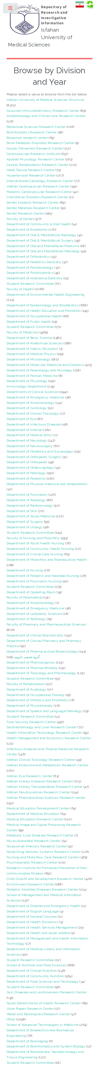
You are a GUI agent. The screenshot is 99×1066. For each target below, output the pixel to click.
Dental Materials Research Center (33, 208)
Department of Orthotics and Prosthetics (38, 700)
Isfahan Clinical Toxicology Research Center (41, 760)
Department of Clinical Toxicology (33, 413)
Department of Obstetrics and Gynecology (40, 451)
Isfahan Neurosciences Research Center (38, 792)
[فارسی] (79, 8)
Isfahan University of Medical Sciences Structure (45, 100)
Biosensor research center (27, 138)
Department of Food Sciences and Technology (43, 981)
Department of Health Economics (33, 922)
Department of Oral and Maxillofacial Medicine (43, 246)
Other (11, 1019)
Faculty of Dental (20, 219)
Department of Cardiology (27, 408)
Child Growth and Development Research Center (45, 879)
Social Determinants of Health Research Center (44, 1003)
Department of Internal (24, 430)
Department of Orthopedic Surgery (34, 457)
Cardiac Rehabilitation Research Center (37, 165)
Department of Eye (21, 419)
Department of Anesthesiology (31, 403)
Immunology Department (26, 386)
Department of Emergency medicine (35, 397)
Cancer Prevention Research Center (35, 148)
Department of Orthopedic (27, 462)
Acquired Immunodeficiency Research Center (43, 111)
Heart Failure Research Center (30, 170)
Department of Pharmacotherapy (32, 668)
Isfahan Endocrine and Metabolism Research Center (47, 765)
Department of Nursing (25, 570)
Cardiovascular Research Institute (33, 154)
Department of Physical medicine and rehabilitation (47, 484)
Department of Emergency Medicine (35, 608)
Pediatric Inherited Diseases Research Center (42, 889)
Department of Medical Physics (31, 354)
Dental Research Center (25, 213)
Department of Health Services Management (42, 927)
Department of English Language (33, 911)
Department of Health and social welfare (38, 933)
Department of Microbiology (28, 359)
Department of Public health (29, 322)
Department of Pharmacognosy (31, 662)
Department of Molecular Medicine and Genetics (45, 365)
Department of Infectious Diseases (34, 424)
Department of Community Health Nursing (40, 549)
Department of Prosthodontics (30, 273)
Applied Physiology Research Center (35, 159)
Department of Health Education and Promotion (44, 311)
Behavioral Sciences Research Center (36, 127)
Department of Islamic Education (32, 349)
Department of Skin (22, 511)
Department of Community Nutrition (35, 976)
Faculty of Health (20, 289)
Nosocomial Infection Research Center (37, 846)
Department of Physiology (27, 381)
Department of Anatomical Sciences (35, 343)
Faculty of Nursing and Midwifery (33, 538)
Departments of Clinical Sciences (33, 392)
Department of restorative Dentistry (35, 278)
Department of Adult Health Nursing (35, 543)
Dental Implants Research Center (33, 202)
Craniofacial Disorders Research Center (37, 197)
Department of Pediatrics (26, 478)
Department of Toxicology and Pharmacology (41, 673)
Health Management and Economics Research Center (49, 738)
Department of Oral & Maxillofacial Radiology (41, 235)
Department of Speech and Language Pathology (44, 711)
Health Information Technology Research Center (44, 733)
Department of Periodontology (30, 267)
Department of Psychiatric (27, 495)
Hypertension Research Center (31, 175)
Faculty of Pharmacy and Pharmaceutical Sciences (46, 624)
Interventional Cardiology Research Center (40, 181)
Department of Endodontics (28, 229)
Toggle (10, 9)
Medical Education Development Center (38, 808)
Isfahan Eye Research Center (30, 776)
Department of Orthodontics (28, 257)
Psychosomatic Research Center (32, 862)
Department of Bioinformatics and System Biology (46, 1046)
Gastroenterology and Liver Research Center (42, 727)
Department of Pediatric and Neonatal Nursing (43, 576)
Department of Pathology (26, 473)
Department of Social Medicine (31, 516)
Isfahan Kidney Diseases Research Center (40, 781)
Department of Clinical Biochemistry (35, 635)
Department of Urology (25, 527)
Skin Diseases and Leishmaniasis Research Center (47, 992)
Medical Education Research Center (35, 819)
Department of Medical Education (33, 814)
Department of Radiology (26, 500)
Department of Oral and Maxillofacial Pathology (43, 251)
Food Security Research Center (31, 722)
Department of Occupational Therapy (36, 695)
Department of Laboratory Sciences (34, 614)
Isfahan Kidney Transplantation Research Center (45, 787)
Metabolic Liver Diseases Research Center (40, 835)
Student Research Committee (30, 284)
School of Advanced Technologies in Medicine (42, 1025)
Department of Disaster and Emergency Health (43, 906)
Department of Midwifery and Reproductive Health (47, 560)
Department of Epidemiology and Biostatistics (43, 305)
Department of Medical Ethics (30, 435)
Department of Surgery (25, 522)
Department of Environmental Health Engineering (46, 294)
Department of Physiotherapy (30, 705)
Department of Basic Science (29, 338)
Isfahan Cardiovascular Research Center (38, 186)
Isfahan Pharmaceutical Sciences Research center (46, 798)
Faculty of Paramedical (24, 597)
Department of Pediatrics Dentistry (34, 262)
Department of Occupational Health (34, 316)
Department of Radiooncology (30, 505)
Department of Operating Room (31, 592)
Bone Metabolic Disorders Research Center (40, 143)
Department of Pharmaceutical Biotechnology (42, 651)
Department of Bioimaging (27, 1041)
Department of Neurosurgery (30, 446)
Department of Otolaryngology (30, 467)
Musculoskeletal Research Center (34, 841)
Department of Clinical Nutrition (32, 971)
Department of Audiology (26, 689)
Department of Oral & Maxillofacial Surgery (40, 240)
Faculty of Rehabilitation (26, 684)
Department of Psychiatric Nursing (34, 581)
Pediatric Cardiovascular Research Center (39, 192)
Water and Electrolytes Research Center (38, 1014)
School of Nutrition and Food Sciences (36, 965)
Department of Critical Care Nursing (35, 554)
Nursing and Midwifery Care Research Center (43, 857)
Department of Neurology (27, 440)
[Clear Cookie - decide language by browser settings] (89, 8)
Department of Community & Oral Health (39, 224)
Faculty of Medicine (22, 332)
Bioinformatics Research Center (32, 132)
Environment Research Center (30, 884)
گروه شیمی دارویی (26, 657)
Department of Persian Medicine (32, 376)
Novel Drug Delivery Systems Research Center (44, 852)
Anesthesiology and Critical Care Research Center (46, 116)
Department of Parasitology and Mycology (39, 370)
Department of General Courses (32, 916)
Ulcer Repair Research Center (30, 1009)
